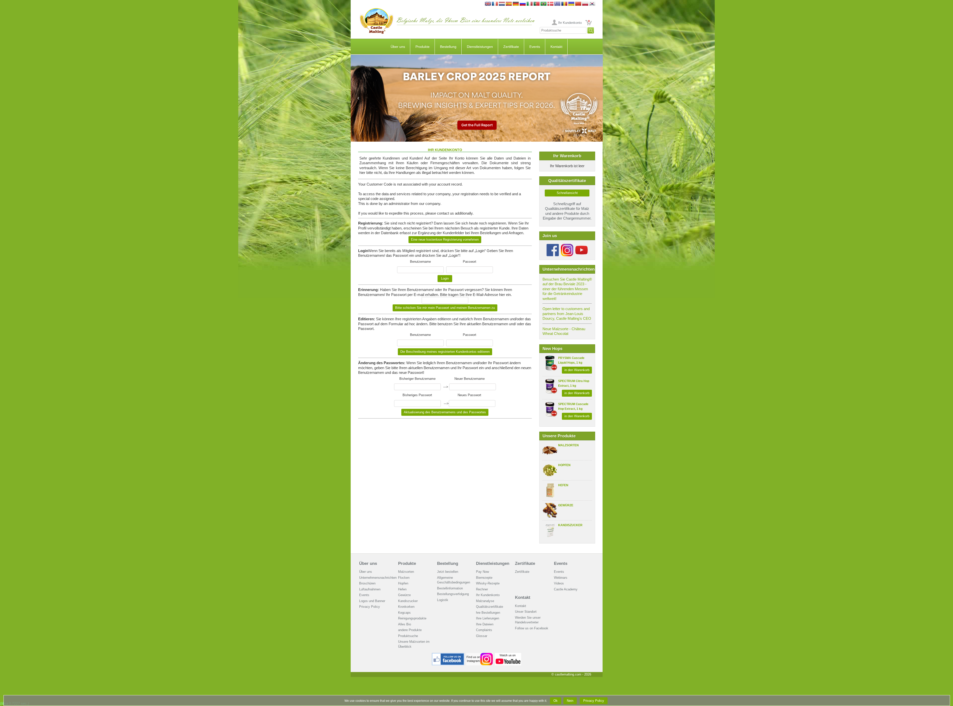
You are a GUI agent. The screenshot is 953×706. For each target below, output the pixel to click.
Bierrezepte (484, 577)
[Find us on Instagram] (479, 655)
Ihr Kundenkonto (570, 23)
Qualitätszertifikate (489, 607)
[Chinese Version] (578, 4)
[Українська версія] (571, 4)
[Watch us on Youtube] (508, 655)
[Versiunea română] (564, 4)
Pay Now (482, 572)
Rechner (482, 589)
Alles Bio (404, 624)
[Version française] (495, 4)
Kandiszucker (570, 525)
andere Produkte (410, 630)
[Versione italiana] (530, 4)
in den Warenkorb (576, 370)
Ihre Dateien (484, 624)
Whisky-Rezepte (488, 583)
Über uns (398, 47)
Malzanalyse (485, 601)
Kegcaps (404, 612)
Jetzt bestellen (447, 572)
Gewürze (565, 505)
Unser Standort (526, 611)
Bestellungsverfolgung (453, 594)
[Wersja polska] (585, 4)
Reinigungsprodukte (412, 618)
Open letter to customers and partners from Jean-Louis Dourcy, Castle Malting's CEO (567, 314)
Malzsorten (568, 445)
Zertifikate (511, 47)
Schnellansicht (567, 193)
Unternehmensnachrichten (378, 577)
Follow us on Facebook (531, 628)
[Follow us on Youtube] (581, 246)
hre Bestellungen (488, 612)
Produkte (422, 47)
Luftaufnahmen (369, 589)
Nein (570, 701)
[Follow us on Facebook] (552, 246)
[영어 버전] (592, 4)
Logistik (442, 600)
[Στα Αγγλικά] (557, 4)
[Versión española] (509, 4)
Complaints (484, 630)
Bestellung (448, 47)
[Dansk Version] (550, 4)
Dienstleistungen (480, 47)
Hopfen (564, 465)
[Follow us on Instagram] (567, 246)
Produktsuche (408, 636)
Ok (555, 701)
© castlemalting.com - (571, 674)
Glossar (481, 636)
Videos (559, 583)
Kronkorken (406, 607)
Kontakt (556, 47)
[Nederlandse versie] (502, 4)
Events (534, 47)
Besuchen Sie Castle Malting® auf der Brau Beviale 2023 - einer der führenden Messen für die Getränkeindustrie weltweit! (567, 289)
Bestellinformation (450, 588)
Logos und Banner (372, 601)
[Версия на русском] (523, 4)
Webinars (560, 577)
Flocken (403, 577)
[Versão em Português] (537, 4)
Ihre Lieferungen (487, 618)
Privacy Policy (369, 607)
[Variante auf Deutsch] (516, 4)
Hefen (563, 485)
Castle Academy (566, 589)
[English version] (488, 4)
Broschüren (367, 583)
